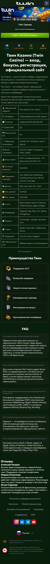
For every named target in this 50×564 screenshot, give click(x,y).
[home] (25, 3)
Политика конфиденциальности (25, 498)
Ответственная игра (31, 504)
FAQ (33, 514)
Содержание (21, 514)
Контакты (13, 504)
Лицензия (38, 509)
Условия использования (18, 509)
